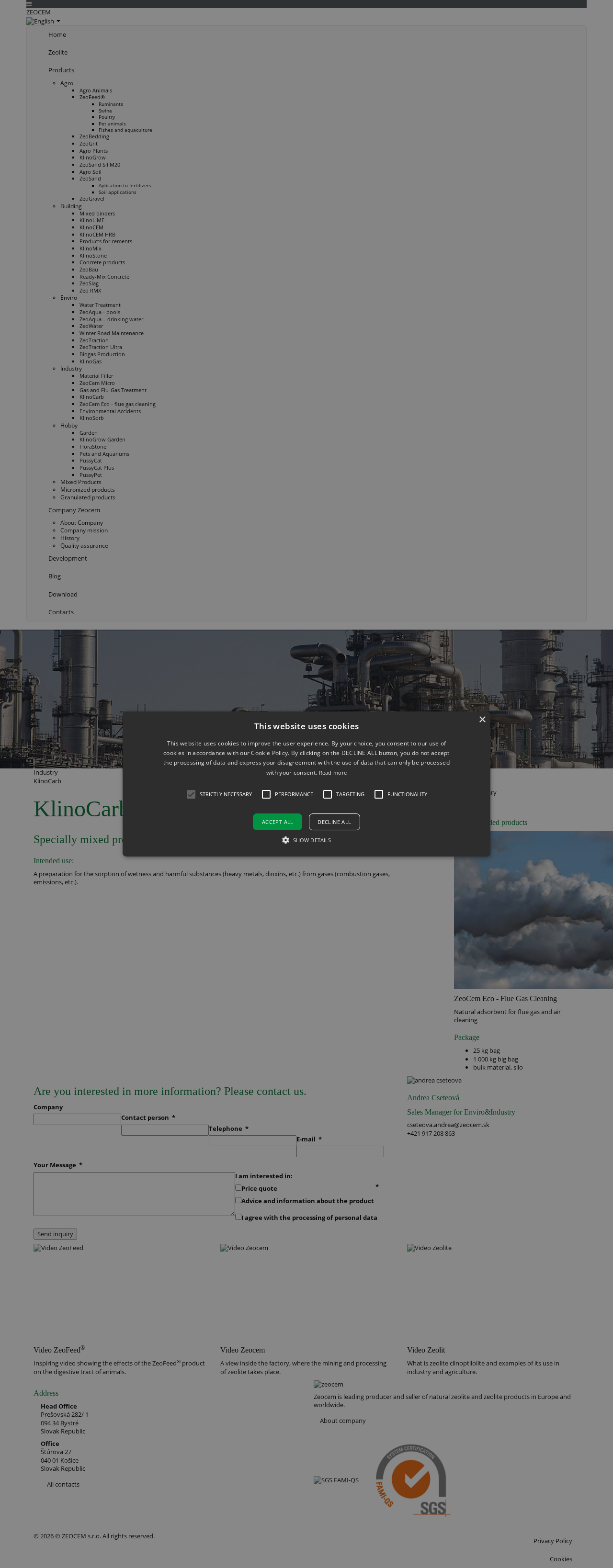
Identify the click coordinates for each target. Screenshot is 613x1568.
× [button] (482, 719)
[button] (306, 784)
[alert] (306, 784)
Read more (333, 772)
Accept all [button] (278, 821)
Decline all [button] (334, 821)
